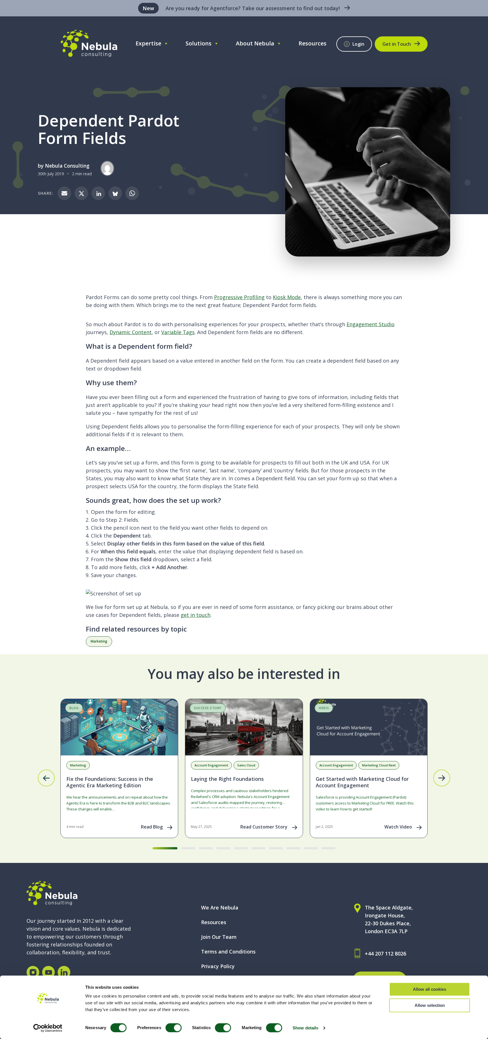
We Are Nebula (219, 907)
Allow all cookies (429, 989)
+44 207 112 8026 (385, 953)
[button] (46, 778)
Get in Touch (396, 44)
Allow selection (430, 1005)
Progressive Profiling (239, 297)
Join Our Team (219, 936)
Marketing (99, 641)
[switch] (173, 1027)
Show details (305, 1027)
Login (358, 44)
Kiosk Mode (287, 297)
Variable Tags (178, 332)
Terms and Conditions (228, 951)
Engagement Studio (371, 324)
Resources (312, 43)
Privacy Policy (218, 966)
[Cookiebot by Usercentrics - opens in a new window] (48, 1028)
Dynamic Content (131, 332)
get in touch (195, 614)
